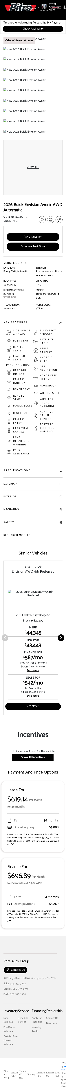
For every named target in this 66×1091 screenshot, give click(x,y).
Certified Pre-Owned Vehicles (10, 1040)
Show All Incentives (33, 757)
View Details (33, 706)
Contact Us (17, 969)
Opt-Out (57, 1074)
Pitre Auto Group (6, 1074)
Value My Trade (37, 1029)
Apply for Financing (37, 1020)
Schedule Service (23, 1020)
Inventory (10, 1011)
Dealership (54, 1011)
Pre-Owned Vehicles (9, 1029)
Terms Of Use (22, 1074)
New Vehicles (8, 1020)
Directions (51, 1023)
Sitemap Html (41, 1074)
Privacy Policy (14, 1074)
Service (23, 1011)
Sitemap (31, 1074)
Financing (39, 1011)
